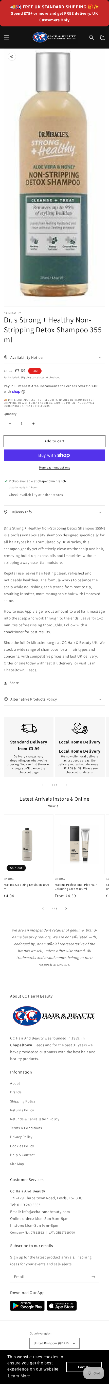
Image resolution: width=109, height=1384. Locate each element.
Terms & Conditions (26, 1128)
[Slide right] (65, 784)
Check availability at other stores (36, 494)
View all (54, 806)
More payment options (54, 467)
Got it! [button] (84, 1367)
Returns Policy (22, 1110)
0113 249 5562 (28, 1204)
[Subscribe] (93, 1276)
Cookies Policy (22, 1146)
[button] (6, 37)
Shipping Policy (22, 1101)
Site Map (17, 1163)
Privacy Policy (21, 1136)
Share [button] (14, 682)
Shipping (26, 377)
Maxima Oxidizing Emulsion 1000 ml (26, 887)
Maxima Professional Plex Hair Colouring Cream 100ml (76, 887)
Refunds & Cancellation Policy (34, 1119)
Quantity (10, 414)
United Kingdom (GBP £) (51, 1343)
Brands (16, 1092)
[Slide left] (43, 784)
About (15, 1083)
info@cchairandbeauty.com (46, 1211)
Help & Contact (22, 1155)
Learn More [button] (19, 1376)
